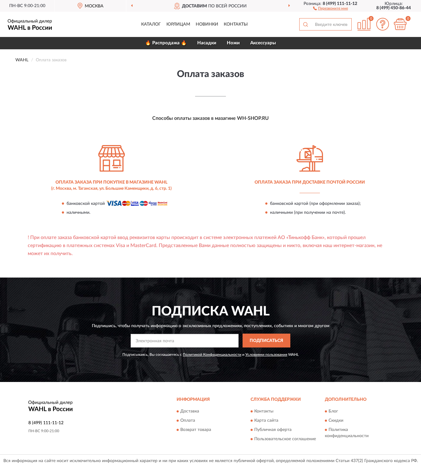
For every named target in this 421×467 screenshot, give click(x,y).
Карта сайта (266, 421)
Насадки (206, 43)
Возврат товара (195, 430)
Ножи (233, 43)
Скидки (336, 421)
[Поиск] (305, 24)
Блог (333, 411)
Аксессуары (263, 43)
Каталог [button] (151, 24)
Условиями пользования (266, 354)
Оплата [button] (187, 421)
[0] (400, 24)
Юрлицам (178, 24)
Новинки (207, 24)
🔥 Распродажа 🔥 (166, 43)
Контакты (236, 24)
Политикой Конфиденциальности (212, 354)
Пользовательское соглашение (285, 439)
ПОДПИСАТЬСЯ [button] (266, 341)
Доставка (189, 411)
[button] (330, 8)
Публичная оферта (273, 430)
